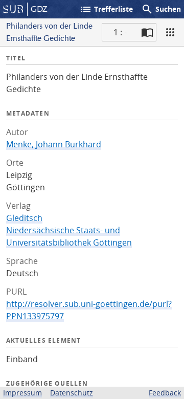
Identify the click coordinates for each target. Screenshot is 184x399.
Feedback (165, 392)
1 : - (120, 32)
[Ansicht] (170, 32)
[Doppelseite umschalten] (147, 32)
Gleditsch (24, 218)
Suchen (161, 9)
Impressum (22, 392)
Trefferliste (106, 9)
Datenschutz (71, 392)
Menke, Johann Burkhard (53, 144)
